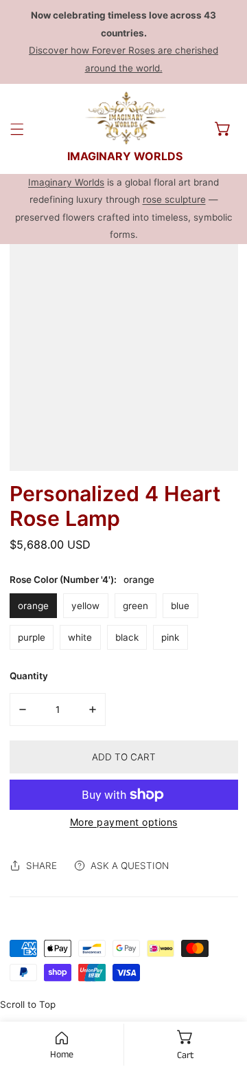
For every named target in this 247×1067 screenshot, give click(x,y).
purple (31, 637)
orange (33, 605)
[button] (223, 128)
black (127, 637)
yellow (85, 605)
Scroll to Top (28, 1004)
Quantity (29, 675)
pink (170, 637)
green (135, 605)
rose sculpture (174, 199)
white (80, 637)
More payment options (124, 822)
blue (180, 605)
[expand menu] (17, 129)
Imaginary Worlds (66, 182)
